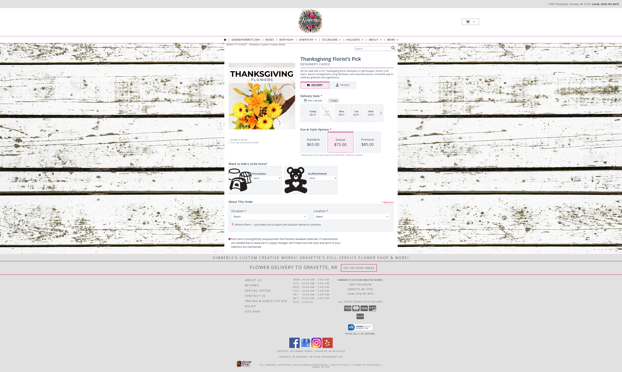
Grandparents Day (246, 39)
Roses (269, 39)
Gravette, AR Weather (293, 356)
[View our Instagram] (316, 347)
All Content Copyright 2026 (279, 364)
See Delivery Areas (358, 268)
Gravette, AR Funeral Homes (295, 351)
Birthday (286, 39)
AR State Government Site (326, 356)
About (374, 39)
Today (333, 100)
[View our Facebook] (294, 347)
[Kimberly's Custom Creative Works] (311, 20)
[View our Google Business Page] (305, 347)
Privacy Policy (341, 364)
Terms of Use (321, 367)
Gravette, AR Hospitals (330, 351)
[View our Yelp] (327, 347)
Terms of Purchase (367, 364)
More (391, 39)
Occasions (330, 39)
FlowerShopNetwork (313, 364)
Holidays (353, 39)
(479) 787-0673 (610, 4)
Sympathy (306, 39)
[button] (470, 22)
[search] (393, 48)
